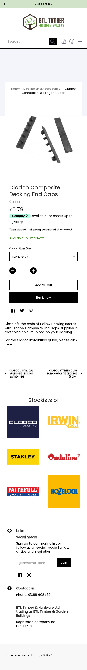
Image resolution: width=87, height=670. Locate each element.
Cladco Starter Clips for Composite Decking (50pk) (62, 373)
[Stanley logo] (23, 456)
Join (64, 563)
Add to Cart (43, 285)
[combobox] (27, 41)
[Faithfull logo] (23, 491)
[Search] (52, 41)
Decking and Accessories (41, 89)
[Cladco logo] (23, 422)
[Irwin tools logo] (64, 422)
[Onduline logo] (64, 456)
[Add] (33, 270)
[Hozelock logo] (64, 491)
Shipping (35, 229)
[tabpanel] (43, 335)
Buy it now (43, 297)
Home (15, 89)
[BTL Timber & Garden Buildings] (43, 22)
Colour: (20, 248)
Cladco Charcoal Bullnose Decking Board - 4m (21, 373)
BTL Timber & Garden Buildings (23, 655)
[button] (64, 41)
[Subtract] (12, 270)
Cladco (14, 202)
